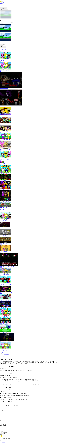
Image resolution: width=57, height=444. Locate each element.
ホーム (1, 3)
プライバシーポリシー (5, 441)
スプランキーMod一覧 (5, 354)
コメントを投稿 (3, 433)
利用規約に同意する (4, 432)
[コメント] (1, 44)
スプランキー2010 (30, 408)
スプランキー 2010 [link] (5, 356)
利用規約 (3, 442)
